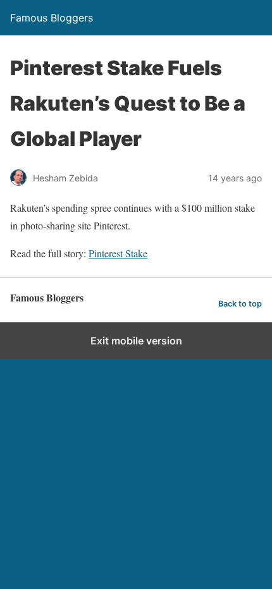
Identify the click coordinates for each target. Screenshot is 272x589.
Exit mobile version (136, 340)
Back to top (240, 303)
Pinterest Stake (118, 253)
